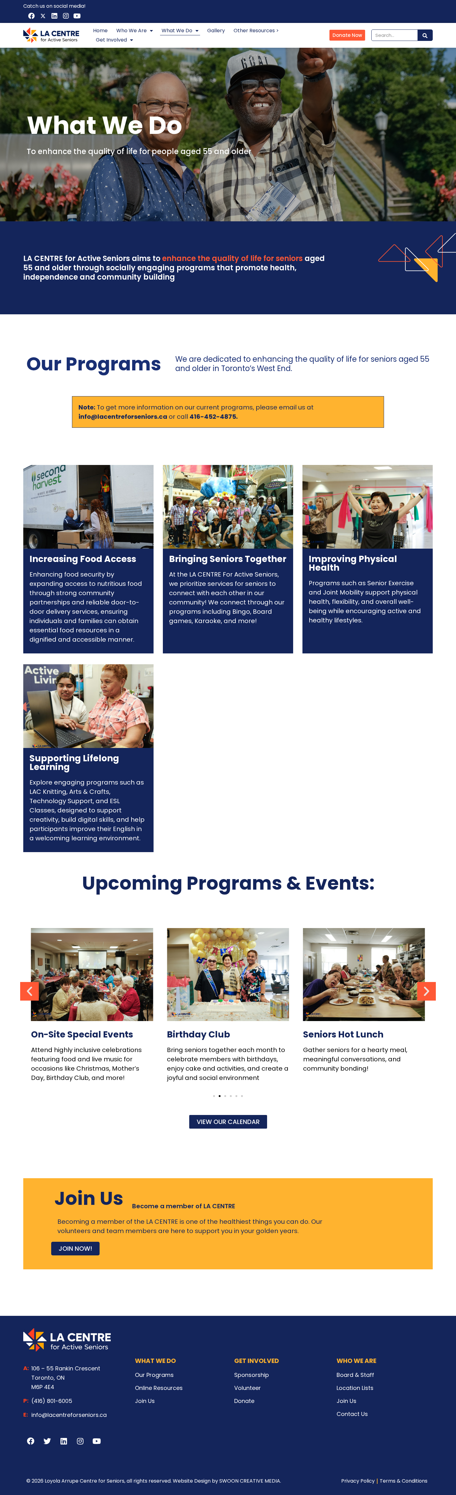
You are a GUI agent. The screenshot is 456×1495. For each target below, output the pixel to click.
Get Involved (111, 39)
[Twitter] (47, 1441)
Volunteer (247, 1388)
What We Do (177, 30)
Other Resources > (256, 30)
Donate (244, 1401)
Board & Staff (355, 1375)
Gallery (216, 30)
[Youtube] (77, 16)
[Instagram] (65, 16)
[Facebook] (31, 16)
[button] (214, 1096)
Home (100, 30)
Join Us (145, 1401)
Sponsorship (251, 1375)
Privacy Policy (358, 1480)
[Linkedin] (54, 16)
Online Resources (159, 1388)
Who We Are (131, 30)
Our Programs (154, 1375)
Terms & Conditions (403, 1480)
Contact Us (352, 1414)
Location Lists (355, 1388)
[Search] (425, 35)
